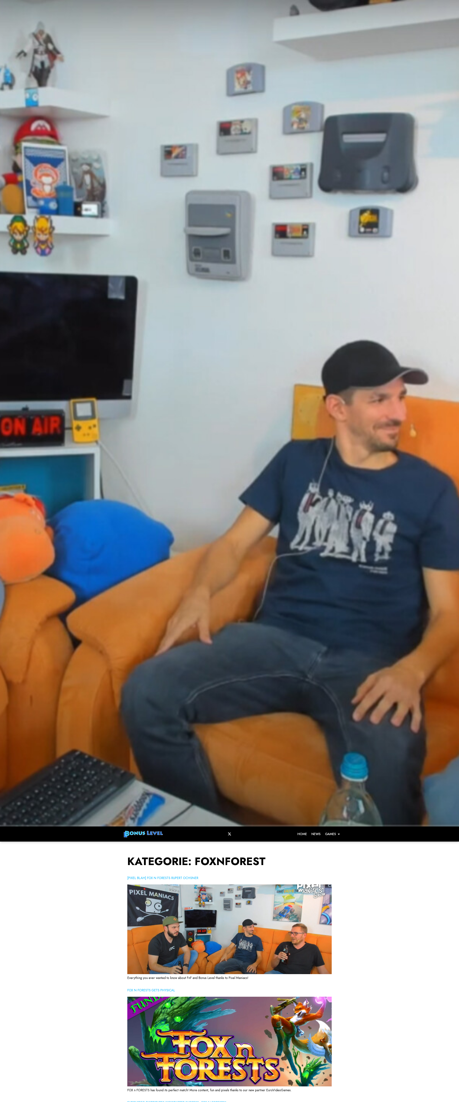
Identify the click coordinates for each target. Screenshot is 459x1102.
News (316, 834)
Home (302, 834)
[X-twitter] (229, 834)
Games (330, 834)
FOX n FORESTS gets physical (151, 990)
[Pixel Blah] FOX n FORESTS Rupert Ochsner (162, 878)
